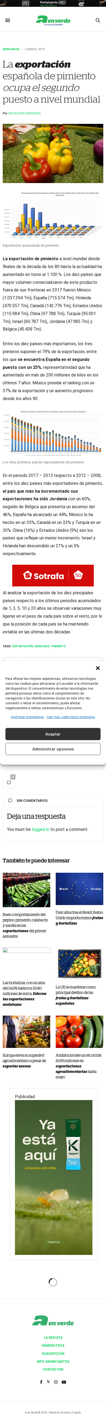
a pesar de (24, 1061)
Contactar (53, 1369)
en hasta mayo (78, 1066)
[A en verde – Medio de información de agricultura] (53, 20)
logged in (40, 829)
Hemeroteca (53, 1346)
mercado (42, 646)
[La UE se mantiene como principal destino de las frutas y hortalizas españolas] (79, 963)
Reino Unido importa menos (79, 918)
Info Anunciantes (53, 1362)
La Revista (53, 1338)
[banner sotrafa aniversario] (53, 575)
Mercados (11, 49)
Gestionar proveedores (27, 717)
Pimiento (58, 646)
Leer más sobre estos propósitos (71, 717)
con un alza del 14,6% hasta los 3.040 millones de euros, (24, 994)
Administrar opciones (53, 749)
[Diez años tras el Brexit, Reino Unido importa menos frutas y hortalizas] (79, 889)
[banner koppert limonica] (53, 1177)
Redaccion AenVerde (24, 113)
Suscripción (53, 1354)
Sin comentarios (32, 801)
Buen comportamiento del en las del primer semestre (25, 925)
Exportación (22, 646)
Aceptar (53, 734)
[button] (98, 668)
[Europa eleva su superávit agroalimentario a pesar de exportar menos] (26, 1032)
